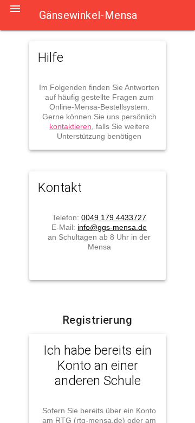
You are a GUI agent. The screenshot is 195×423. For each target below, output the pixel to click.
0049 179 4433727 (113, 217)
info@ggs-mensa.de (112, 227)
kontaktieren (70, 126)
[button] (15, 15)
